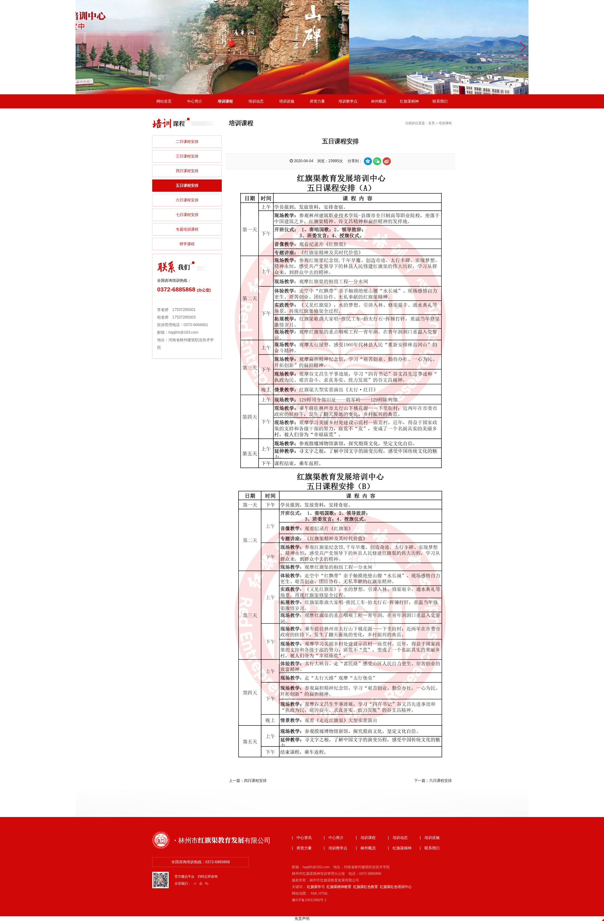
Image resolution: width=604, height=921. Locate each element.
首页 (431, 123)
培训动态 (256, 101)
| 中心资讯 (302, 838)
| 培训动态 (398, 838)
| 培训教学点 (335, 848)
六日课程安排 (187, 200)
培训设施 (286, 101)
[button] (300, 74)
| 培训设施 (430, 838)
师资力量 (317, 101)
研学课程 (187, 244)
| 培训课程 (366, 838)
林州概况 (378, 101)
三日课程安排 (187, 156)
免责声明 (302, 919)
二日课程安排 (187, 142)
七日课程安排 (187, 215)
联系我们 (440, 101)
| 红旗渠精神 (399, 848)
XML (314, 893)
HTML (323, 893)
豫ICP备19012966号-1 (309, 900)
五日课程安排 (187, 185)
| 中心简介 (334, 838)
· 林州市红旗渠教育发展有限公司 (222, 840)
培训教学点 (348, 101)
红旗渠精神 (409, 101)
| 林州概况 (366, 848)
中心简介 (194, 101)
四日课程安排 (187, 171)
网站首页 (164, 101)
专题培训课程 (187, 229)
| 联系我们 (430, 848)
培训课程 (225, 101)
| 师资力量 (302, 848)
